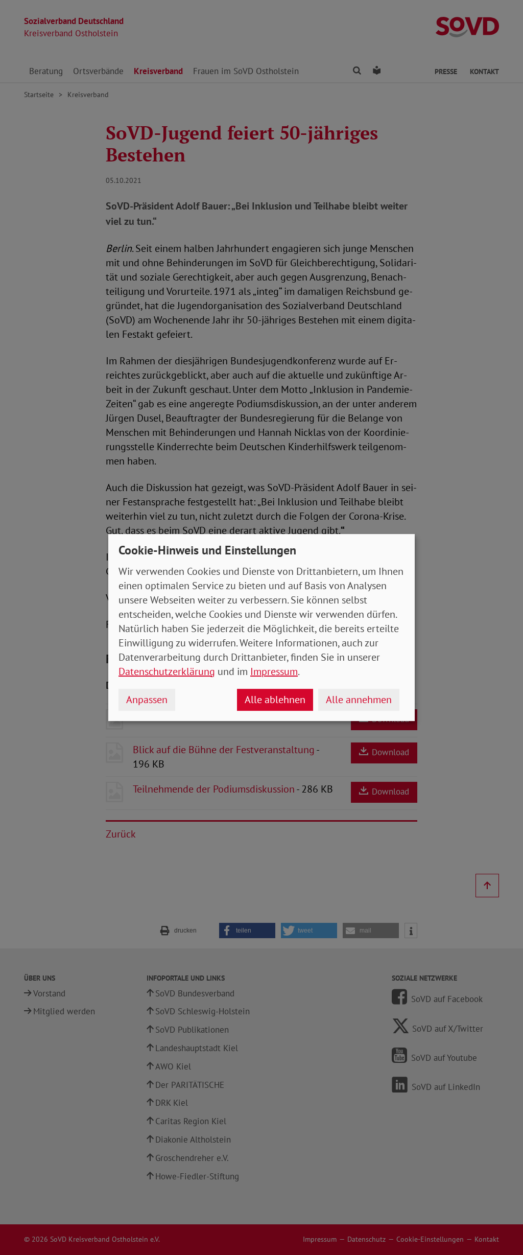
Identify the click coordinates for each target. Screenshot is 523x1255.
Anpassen (147, 699)
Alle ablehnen (275, 699)
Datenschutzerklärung (166, 671)
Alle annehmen (359, 699)
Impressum (274, 671)
